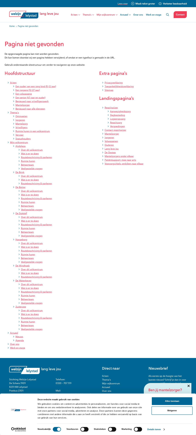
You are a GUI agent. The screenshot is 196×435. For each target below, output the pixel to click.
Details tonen (154, 429)
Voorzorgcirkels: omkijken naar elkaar (124, 163)
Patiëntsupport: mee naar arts (120, 159)
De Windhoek (22, 265)
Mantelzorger (22, 105)
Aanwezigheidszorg (120, 111)
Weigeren (172, 410)
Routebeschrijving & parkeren (36, 157)
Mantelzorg (21, 123)
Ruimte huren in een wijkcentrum (32, 131)
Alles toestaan (172, 401)
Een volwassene (23, 93)
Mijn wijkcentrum (106, 14)
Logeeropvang (117, 118)
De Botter (20, 187)
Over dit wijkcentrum (32, 149)
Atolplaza (20, 146)
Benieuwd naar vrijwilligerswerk (31, 101)
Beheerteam (27, 164)
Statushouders (23, 138)
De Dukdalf (21, 213)
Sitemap (109, 90)
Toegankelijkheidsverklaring (119, 86)
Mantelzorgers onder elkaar (119, 156)
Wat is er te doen (30, 153)
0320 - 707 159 (63, 383)
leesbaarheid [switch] (175, 3)
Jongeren (20, 120)
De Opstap (110, 152)
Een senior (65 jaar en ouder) (30, 97)
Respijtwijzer (111, 107)
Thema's (87, 14)
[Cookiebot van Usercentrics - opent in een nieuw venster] (18, 429)
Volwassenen (111, 141)
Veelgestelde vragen (31, 168)
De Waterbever (23, 280)
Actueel (124, 14)
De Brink (19, 172)
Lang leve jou (112, 148)
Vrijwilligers (21, 127)
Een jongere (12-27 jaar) (27, 90)
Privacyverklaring (114, 82)
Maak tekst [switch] (145, 3)
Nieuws (19, 336)
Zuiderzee (20, 306)
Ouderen (109, 145)
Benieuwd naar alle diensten (30, 108)
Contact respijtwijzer (115, 130)
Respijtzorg (116, 122)
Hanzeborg (21, 239)
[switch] (84, 429)
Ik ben (74, 14)
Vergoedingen (117, 126)
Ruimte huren (28, 161)
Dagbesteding (117, 115)
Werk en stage (153, 14)
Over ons (138, 14)
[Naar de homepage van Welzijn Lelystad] (35, 15)
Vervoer (19, 134)
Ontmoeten (21, 116)
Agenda (19, 340)
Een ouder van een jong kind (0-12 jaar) (35, 86)
